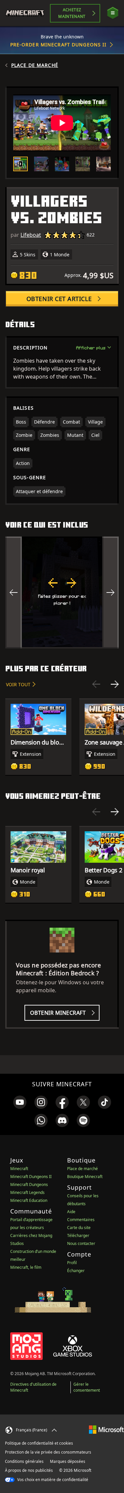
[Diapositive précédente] (96, 684)
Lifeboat (31, 234)
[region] (62, 592)
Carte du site (79, 1227)
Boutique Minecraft (85, 1176)
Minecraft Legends (27, 1192)
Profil (72, 1262)
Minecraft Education (28, 1200)
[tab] (20, 164)
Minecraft (19, 1168)
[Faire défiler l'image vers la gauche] (13, 592)
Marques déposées (67, 1461)
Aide (71, 1211)
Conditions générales (24, 1461)
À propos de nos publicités (29, 1470)
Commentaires (81, 1219)
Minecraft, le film (25, 1267)
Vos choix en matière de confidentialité (52, 1479)
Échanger (76, 1270)
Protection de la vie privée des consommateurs (48, 1452)
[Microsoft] (106, 1429)
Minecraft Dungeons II (31, 1176)
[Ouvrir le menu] (113, 13)
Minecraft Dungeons (29, 1184)
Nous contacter (81, 1243)
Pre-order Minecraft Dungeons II (58, 44)
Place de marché (34, 65)
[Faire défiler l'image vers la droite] (110, 592)
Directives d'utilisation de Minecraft (33, 1387)
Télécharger (78, 1235)
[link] (19, 1102)
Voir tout (18, 684)
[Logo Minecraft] (27, 13)
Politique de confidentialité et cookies (39, 1443)
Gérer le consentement (86, 1387)
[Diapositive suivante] (115, 684)
